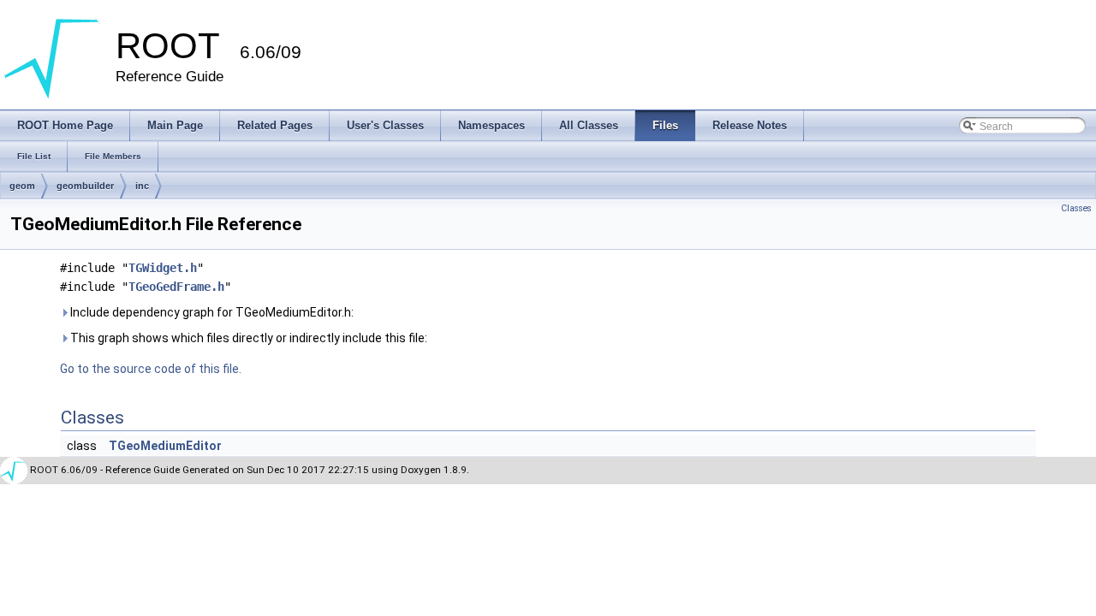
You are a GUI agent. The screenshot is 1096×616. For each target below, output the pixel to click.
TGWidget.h (162, 268)
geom (22, 186)
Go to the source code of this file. (150, 369)
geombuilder (85, 186)
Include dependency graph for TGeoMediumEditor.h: (211, 312)
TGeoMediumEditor (165, 446)
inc (142, 186)
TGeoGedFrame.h (176, 286)
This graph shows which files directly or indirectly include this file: (247, 338)
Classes (1076, 208)
